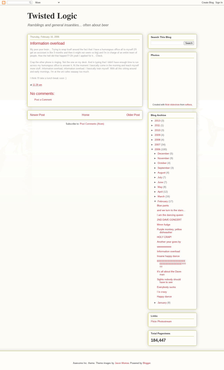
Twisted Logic (52, 15)
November (164, 158)
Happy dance (164, 296)
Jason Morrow (122, 363)
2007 (158, 144)
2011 (158, 125)
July (160, 177)
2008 (158, 139)
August (162, 172)
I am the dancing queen (170, 215)
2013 (158, 120)
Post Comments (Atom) (92, 124)
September (164, 167)
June (161, 182)
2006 (158, 149)
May (160, 187)
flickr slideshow (172, 104)
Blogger (146, 363)
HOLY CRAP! (164, 237)
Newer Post (37, 114)
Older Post (133, 114)
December (164, 153)
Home (85, 114)
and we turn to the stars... (171, 210)
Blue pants (163, 205)
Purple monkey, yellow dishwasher (169, 231)
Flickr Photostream (161, 321)
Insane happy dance (168, 256)
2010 (158, 130)
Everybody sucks (166, 287)
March (161, 196)
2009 (158, 135)
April (160, 191)
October (162, 163)
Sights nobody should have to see (169, 281)
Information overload (168, 251)
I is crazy (162, 291)
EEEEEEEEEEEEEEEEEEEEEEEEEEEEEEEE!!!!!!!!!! (171, 264)
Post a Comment (43, 99)
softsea (188, 104)
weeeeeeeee (164, 246)
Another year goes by (169, 241)
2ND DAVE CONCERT (169, 219)
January (162, 302)
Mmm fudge (163, 224)
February (163, 201)
